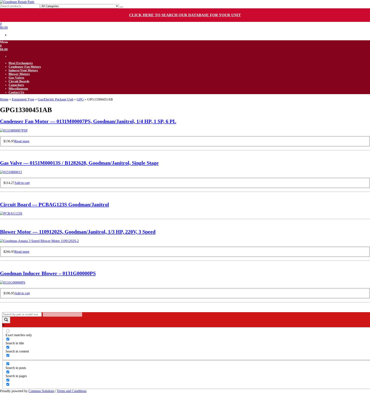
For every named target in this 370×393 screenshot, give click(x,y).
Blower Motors (19, 74)
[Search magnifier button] (6, 320)
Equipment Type (23, 99)
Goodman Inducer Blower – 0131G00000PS (48, 273)
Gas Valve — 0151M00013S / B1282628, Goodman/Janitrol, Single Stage (79, 163)
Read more (22, 141)
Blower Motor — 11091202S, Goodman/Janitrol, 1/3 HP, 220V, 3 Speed (77, 232)
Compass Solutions (41, 391)
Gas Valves (16, 77)
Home (4, 99)
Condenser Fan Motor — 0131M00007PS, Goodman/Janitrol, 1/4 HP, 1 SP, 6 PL (88, 121)
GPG (80, 99)
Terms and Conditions (72, 391)
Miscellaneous (18, 88)
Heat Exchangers (21, 63)
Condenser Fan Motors (25, 66)
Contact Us (16, 92)
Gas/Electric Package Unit (55, 99)
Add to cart (22, 183)
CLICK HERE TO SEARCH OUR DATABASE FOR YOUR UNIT (185, 15)
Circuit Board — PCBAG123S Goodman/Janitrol (54, 204)
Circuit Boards (19, 81)
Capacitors (16, 85)
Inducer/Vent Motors (23, 70)
